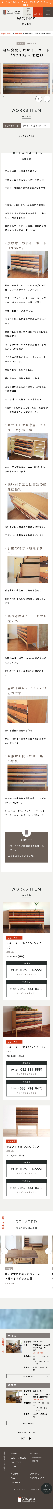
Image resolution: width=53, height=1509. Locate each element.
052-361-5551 (38, 1341)
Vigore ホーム (6, 33)
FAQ (13, 1478)
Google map (38, 1352)
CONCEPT (16, 1462)
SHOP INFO (36, 1453)
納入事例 (18, 33)
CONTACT (35, 1474)
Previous (38, 99)
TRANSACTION (36, 1490)
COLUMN (15, 1482)
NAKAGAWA (37, 1457)
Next (47, 99)
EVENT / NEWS (18, 1458)
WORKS (15, 1474)
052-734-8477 (38, 1391)
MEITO (35, 1461)
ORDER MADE (37, 1478)
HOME (14, 1453)
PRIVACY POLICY (18, 1490)
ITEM (13, 1466)
